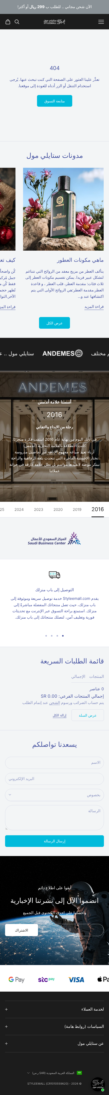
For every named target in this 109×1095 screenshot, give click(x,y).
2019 (77, 509)
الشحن (54, 702)
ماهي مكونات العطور (80, 260)
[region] (54, 598)
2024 (19, 509)
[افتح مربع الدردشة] (98, 1084)
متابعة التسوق (54, 101)
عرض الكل (54, 323)
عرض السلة (88, 715)
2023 (38, 509)
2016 (98, 509)
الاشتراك (21, 930)
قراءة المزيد (94, 306)
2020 (58, 509)
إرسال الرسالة (54, 841)
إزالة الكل (59, 715)
